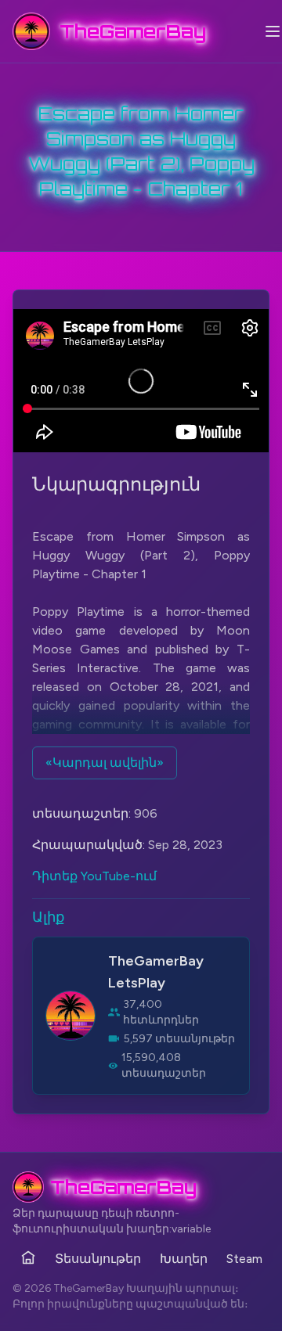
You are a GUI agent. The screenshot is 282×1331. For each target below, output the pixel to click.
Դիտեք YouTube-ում (94, 876)
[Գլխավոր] (28, 1257)
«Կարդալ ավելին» (104, 762)
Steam (244, 1258)
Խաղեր (184, 1258)
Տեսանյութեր (98, 1258)
